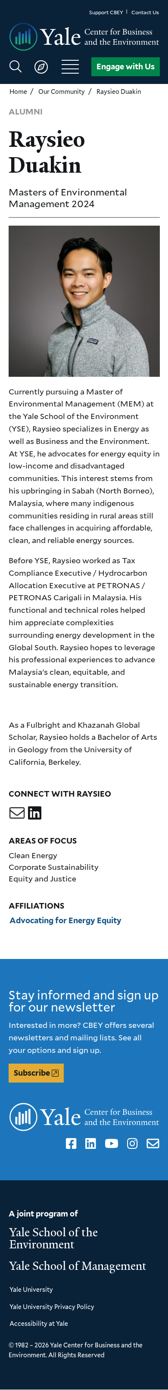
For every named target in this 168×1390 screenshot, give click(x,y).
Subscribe (32, 1072)
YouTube (110, 1144)
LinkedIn (89, 1144)
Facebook (70, 1144)
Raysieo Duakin (118, 91)
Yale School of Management (77, 1266)
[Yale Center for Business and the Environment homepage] (84, 37)
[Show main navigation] (48, 67)
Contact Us (145, 12)
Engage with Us (125, 66)
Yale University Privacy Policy (51, 1307)
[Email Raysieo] (17, 812)
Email (151, 1144)
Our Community (61, 91)
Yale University (31, 1289)
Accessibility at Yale (38, 1323)
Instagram (131, 1144)
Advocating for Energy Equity (65, 920)
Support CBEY (106, 12)
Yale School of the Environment (53, 1238)
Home (18, 91)
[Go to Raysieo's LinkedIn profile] (34, 812)
